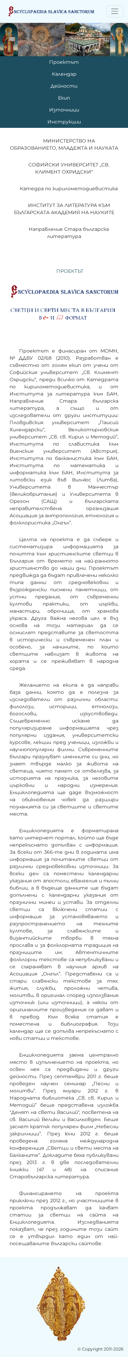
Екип (64, 98)
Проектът (64, 62)
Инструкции (64, 122)
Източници (64, 110)
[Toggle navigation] (114, 11)
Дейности (64, 86)
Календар (64, 74)
